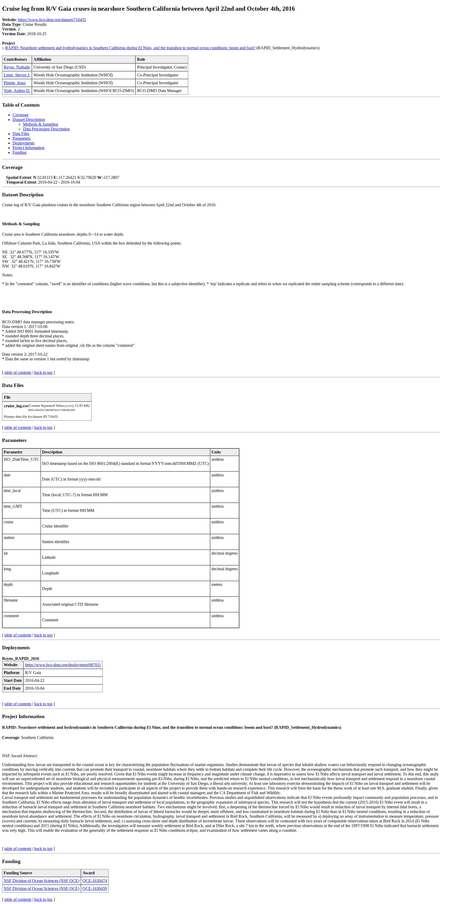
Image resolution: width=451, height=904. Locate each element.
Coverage (20, 115)
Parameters (22, 138)
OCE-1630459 (94, 888)
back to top (43, 372)
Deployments (23, 143)
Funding (19, 152)
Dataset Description (29, 119)
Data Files (21, 133)
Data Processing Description (46, 129)
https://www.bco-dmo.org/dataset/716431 (52, 19)
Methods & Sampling (40, 124)
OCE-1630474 (94, 880)
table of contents (17, 372)
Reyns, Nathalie (17, 67)
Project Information (28, 147)
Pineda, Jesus (15, 83)
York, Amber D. (17, 90)
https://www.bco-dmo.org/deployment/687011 (63, 665)
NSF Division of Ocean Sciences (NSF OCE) (41, 880)
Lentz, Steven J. (17, 75)
